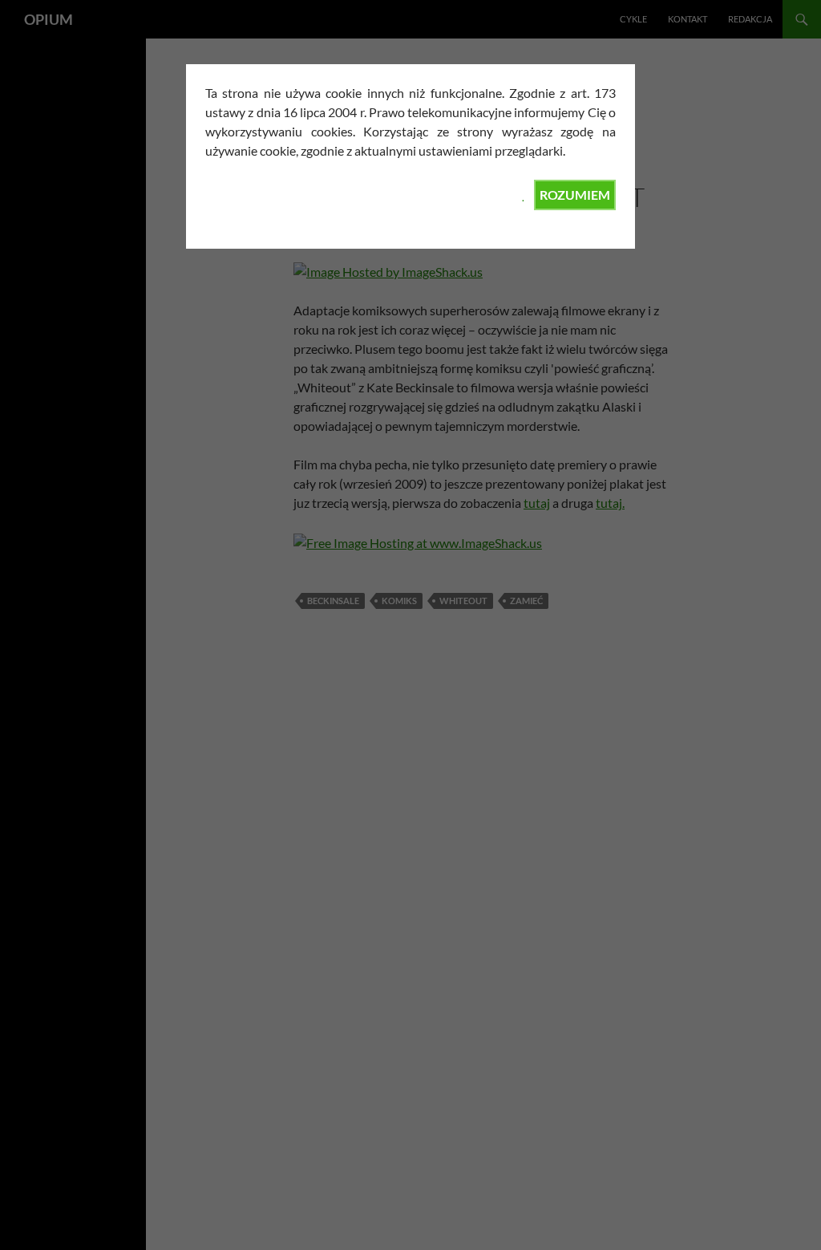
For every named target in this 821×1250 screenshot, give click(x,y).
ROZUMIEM (575, 194)
